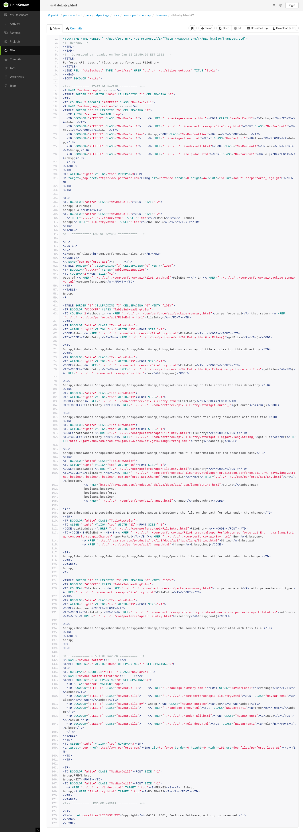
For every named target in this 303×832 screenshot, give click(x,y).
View (56, 28)
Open (225, 28)
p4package (101, 15)
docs (116, 15)
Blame (208, 28)
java (88, 15)
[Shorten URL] (193, 28)
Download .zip (259, 28)
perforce (69, 15)
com (126, 15)
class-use (161, 15)
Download (285, 28)
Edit (239, 28)
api (80, 15)
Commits (75, 28)
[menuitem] (20, 15)
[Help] (280, 5)
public (55, 15)
